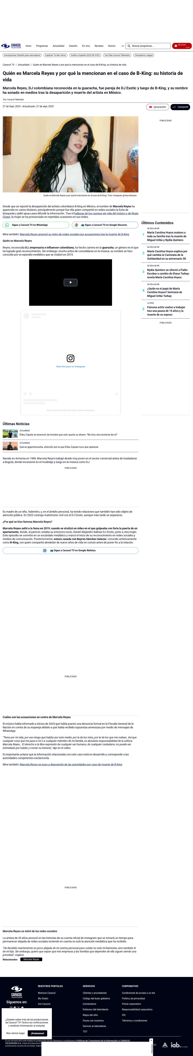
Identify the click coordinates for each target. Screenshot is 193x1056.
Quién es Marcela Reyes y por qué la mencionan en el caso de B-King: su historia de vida (79, 64)
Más (123, 46)
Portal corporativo (131, 1003)
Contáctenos (89, 1003)
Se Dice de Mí (153, 228)
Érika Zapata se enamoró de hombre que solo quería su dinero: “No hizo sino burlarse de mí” (68, 434)
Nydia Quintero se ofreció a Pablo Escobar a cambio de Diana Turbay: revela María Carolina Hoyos (168, 273)
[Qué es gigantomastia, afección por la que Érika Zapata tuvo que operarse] (10, 446)
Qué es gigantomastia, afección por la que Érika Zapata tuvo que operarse (59, 447)
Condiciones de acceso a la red (138, 993)
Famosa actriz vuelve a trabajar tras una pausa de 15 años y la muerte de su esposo (166, 311)
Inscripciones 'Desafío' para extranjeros (22, 55)
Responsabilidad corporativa (137, 1009)
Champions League (144, 55)
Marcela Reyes (31, 959)
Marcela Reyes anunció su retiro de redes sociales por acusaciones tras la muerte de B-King (74, 234)
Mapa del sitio (90, 1015)
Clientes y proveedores (95, 993)
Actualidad (23, 64)
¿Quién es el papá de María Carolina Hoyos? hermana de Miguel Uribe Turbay (164, 292)
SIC (124, 1015)
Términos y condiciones (134, 1020)
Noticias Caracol (46, 993)
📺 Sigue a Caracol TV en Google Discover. (104, 225)
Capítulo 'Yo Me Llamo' (55, 55)
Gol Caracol (44, 1003)
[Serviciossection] (109, 986)
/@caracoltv (159, 107)
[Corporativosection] (154, 986)
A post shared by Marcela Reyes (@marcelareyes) (71, 410)
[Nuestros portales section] (64, 986)
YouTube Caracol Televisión (117, 55)
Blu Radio (43, 998)
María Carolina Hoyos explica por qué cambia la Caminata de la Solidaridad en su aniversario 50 (167, 255)
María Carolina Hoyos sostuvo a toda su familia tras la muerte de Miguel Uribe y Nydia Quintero (166, 236)
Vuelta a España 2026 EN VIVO (85, 55)
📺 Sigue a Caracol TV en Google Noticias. (73, 550)
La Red (150, 303)
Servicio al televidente (94, 1026)
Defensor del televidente (95, 1009)
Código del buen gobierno (96, 998)
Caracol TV (8, 64)
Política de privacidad (133, 998)
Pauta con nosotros (93, 1020)
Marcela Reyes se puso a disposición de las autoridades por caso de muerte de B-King (71, 764)
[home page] (11, 46)
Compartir (183, 107)
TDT (85, 1031)
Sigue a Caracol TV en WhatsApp (30, 225)
